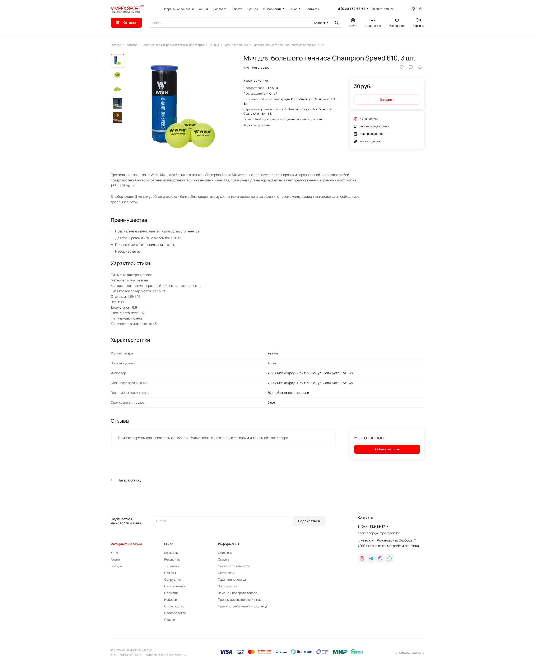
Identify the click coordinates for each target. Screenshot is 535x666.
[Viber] (380, 558)
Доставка (225, 553)
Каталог (117, 553)
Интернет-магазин (126, 544)
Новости (170, 599)
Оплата (223, 559)
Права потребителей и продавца (242, 606)
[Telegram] (371, 558)
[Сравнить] (411, 67)
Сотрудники (173, 579)
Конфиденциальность (409, 652)
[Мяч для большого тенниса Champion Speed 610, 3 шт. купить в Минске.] (181, 108)
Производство (175, 613)
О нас (168, 544)
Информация (228, 544)
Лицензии (172, 566)
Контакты (171, 553)
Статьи (169, 619)
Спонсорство (174, 606)
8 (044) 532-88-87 (351, 9)
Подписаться (309, 521)
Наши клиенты (175, 586)
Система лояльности (234, 566)
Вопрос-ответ (228, 586)
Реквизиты (172, 559)
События (171, 593)
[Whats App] (389, 558)
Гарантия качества (232, 579)
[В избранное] (401, 67)
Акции (115, 559)
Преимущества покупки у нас (239, 599)
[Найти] (337, 23)
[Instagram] (362, 558)
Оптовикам (226, 573)
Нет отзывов (260, 67)
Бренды (116, 566)
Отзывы (170, 573)
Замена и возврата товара (237, 593)
